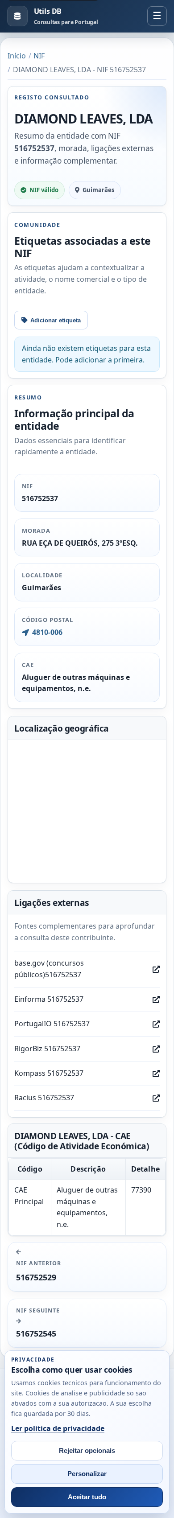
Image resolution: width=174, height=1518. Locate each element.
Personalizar (87, 1473)
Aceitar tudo (87, 1497)
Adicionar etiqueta (55, 320)
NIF (39, 56)
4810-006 (47, 632)
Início (17, 56)
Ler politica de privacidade (57, 1428)
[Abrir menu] (157, 16)
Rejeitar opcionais (87, 1450)
